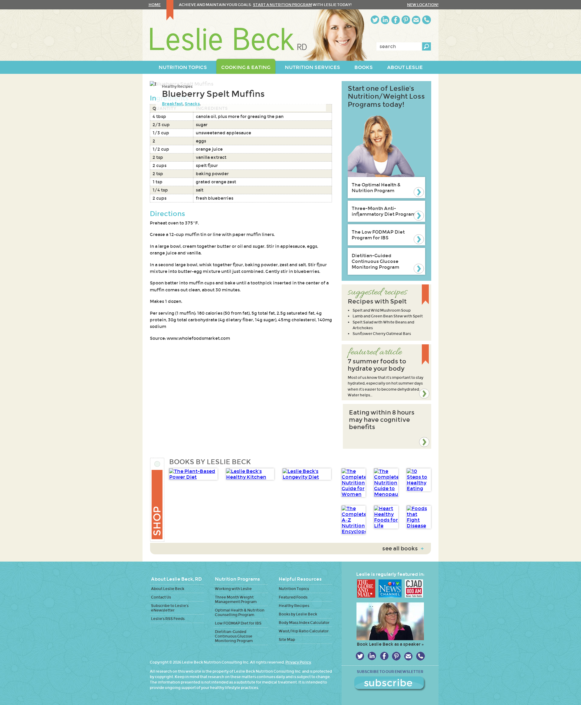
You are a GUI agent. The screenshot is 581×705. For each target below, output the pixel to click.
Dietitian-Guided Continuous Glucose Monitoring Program (375, 261)
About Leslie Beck (167, 588)
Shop (157, 500)
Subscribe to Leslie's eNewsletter (170, 607)
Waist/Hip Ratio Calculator (304, 631)
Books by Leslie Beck (298, 614)
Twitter (375, 19)
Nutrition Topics (294, 588)
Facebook (395, 19)
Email (416, 19)
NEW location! (422, 4)
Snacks (192, 104)
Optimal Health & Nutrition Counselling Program (239, 612)
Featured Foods (293, 597)
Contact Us (161, 597)
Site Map (287, 639)
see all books (403, 548)
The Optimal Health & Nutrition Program (376, 187)
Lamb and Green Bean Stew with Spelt (388, 316)
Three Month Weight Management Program (236, 599)
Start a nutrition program (282, 4)
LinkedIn (385, 19)
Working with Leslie (233, 588)
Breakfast (172, 104)
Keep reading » (386, 372)
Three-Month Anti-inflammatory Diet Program (383, 211)
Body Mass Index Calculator (304, 622)
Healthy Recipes (177, 86)
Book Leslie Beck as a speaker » (390, 644)
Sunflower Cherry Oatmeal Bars (382, 333)
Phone (426, 19)
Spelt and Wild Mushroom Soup (382, 310)
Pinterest (406, 19)
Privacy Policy (298, 662)
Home (155, 4)
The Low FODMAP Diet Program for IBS (378, 235)
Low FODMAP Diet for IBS (238, 623)
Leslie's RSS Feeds (168, 618)
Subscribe (390, 683)
